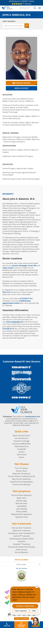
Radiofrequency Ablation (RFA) (21, 539)
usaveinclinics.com (32, 416)
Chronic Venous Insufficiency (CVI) (21, 476)
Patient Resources (21, 446)
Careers (21, 452)
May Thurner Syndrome (21, 479)
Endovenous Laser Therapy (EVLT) (21, 533)
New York (6, 292)
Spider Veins (21, 498)
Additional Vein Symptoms (21, 514)
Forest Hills (32, 265)
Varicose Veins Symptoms (21, 495)
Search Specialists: (9, 21)
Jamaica (15, 265)
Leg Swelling (21, 506)
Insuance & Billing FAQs (21, 444)
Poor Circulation (21, 468)
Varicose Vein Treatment (21, 528)
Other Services (21, 549)
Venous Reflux (21, 511)
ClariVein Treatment (21, 536)
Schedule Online (22, 83)
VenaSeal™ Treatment (21, 544)
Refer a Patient (21, 88)
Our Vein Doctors (21, 438)
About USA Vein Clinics (21, 435)
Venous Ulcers (21, 471)
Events (21, 457)
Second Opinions (21, 552)
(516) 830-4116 (25, 298)
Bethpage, (23, 265)
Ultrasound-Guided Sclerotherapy (21, 547)
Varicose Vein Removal (21, 484)
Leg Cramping (21, 509)
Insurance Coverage (21, 441)
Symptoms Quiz (21, 517)
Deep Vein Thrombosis (21, 473)
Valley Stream (8, 268)
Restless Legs (21, 501)
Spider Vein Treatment (21, 530)
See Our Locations (21, 568)
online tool (14, 322)
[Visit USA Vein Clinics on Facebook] (9, 614)
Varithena (21, 541)
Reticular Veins (21, 503)
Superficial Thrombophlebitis (21, 482)
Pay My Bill (21, 449)
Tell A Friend (21, 454)
